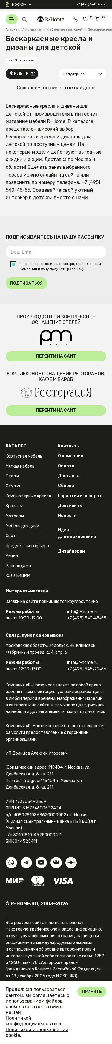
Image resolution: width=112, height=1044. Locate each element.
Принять (92, 991)
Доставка (68, 475)
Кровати (14, 505)
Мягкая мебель (20, 466)
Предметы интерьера (27, 545)
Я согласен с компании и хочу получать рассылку (60, 266)
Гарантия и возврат (80, 495)
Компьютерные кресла (28, 496)
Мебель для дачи (22, 525)
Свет (11, 535)
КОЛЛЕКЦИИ (18, 575)
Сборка (66, 485)
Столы (12, 476)
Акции (12, 555)
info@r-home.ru (82, 611)
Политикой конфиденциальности (72, 264)
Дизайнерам (71, 551)
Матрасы (15, 516)
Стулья (13, 486)
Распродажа (18, 565)
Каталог (16, 446)
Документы (70, 505)
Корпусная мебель (24, 456)
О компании (70, 455)
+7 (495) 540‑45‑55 (91, 4)
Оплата (66, 466)
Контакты (69, 446)
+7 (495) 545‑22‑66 (86, 669)
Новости (67, 515)
